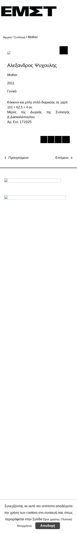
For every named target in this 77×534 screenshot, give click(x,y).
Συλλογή (19, 37)
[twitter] (50, 140)
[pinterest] (58, 140)
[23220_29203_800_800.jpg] (63, 50)
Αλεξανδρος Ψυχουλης (32, 65)
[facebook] (43, 140)
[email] (65, 140)
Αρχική (7, 37)
